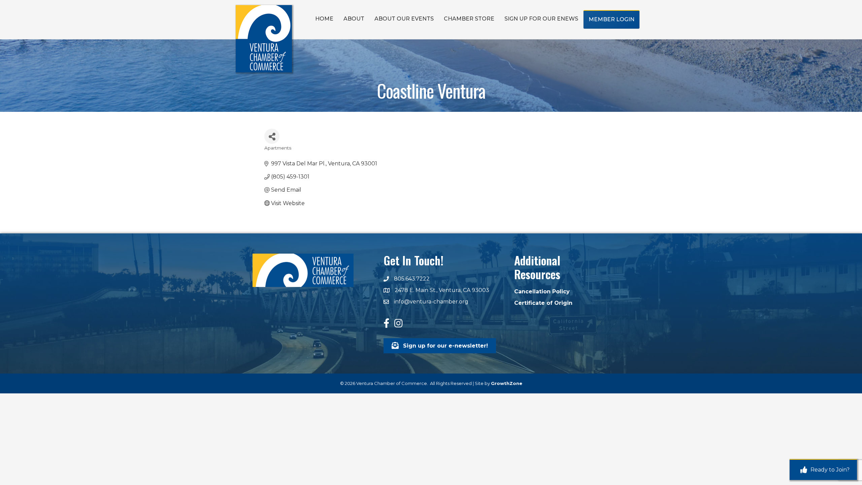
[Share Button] (271, 136)
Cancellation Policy (542, 291)
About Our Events (404, 18)
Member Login (611, 19)
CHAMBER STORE (469, 18)
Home (324, 18)
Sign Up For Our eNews (541, 18)
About (353, 18)
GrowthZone (506, 383)
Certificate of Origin (543, 303)
